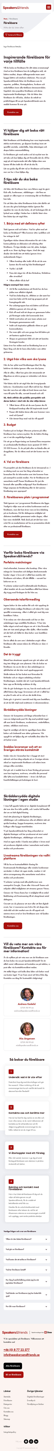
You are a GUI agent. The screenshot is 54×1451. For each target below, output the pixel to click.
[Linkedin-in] (36, 1441)
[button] (13, 34)
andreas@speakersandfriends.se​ (27, 1010)
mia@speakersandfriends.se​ (27, 1045)
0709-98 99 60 (27, 1042)
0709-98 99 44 (27, 1007)
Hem (5, 19)
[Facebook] (26, 1441)
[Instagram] (31, 1441)
